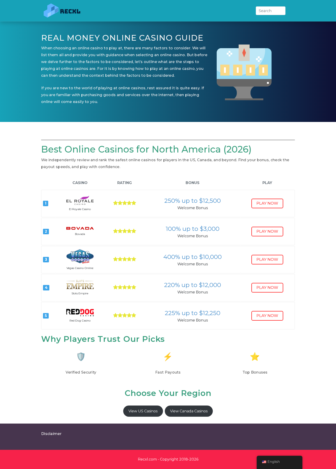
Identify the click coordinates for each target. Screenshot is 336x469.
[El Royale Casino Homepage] (80, 200)
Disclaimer (51, 434)
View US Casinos (142, 411)
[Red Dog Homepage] (80, 312)
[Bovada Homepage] (80, 228)
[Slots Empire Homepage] (80, 284)
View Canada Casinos (189, 411)
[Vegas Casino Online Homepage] (80, 256)
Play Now (267, 203)
